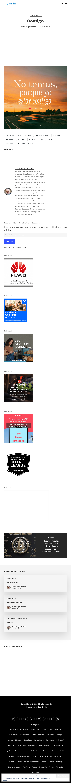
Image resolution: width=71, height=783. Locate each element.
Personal (55, 751)
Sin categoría (36, 15)
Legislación (9, 751)
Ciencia (45, 729)
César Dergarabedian (28, 27)
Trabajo (34, 767)
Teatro (51, 762)
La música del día (57, 745)
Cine (50, 729)
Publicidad (11, 756)
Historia (11, 745)
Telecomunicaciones (14, 767)
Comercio (57, 729)
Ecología (59, 735)
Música (26, 751)
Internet (18, 745)
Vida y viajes (35, 772)
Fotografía (50, 740)
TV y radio (59, 767)
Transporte (43, 767)
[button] (66, 3)
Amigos (33, 729)
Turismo (51, 767)
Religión (34, 756)
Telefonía (26, 767)
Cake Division (42, 707)
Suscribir (9, 241)
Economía (10, 740)
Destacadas (50, 735)
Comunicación (24, 735)
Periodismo (46, 751)
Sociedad (11, 762)
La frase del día (12, 618)
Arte (38, 729)
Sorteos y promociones (31, 762)
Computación (13, 735)
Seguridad (48, 756)
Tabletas (44, 762)
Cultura (33, 735)
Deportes (41, 735)
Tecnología (59, 762)
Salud (41, 756)
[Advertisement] (35, 49)
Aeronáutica (24, 729)
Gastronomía (60, 740)
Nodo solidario (36, 751)
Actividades (14, 729)
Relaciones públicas (23, 756)
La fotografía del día (30, 745)
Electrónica (28, 740)
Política (62, 751)
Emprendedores (39, 740)
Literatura (18, 751)
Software (19, 762)
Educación (18, 740)
